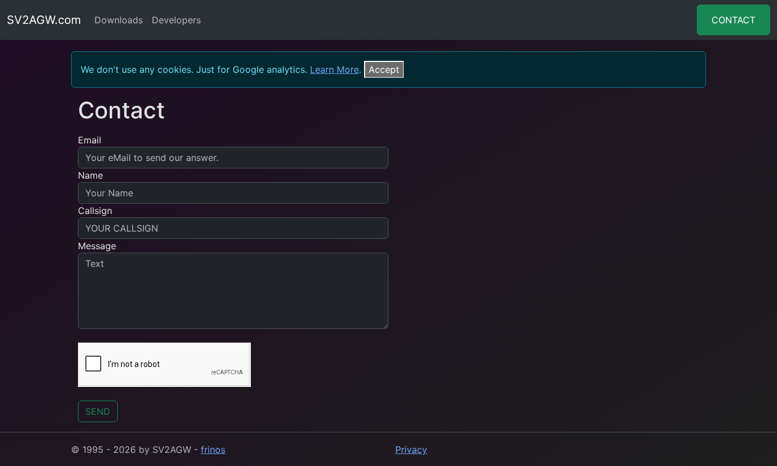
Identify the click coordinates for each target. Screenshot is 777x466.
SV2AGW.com (44, 20)
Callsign (95, 210)
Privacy (411, 449)
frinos (213, 449)
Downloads (118, 20)
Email (89, 140)
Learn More (334, 69)
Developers (176, 20)
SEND (97, 411)
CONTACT (733, 20)
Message (97, 245)
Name (90, 175)
